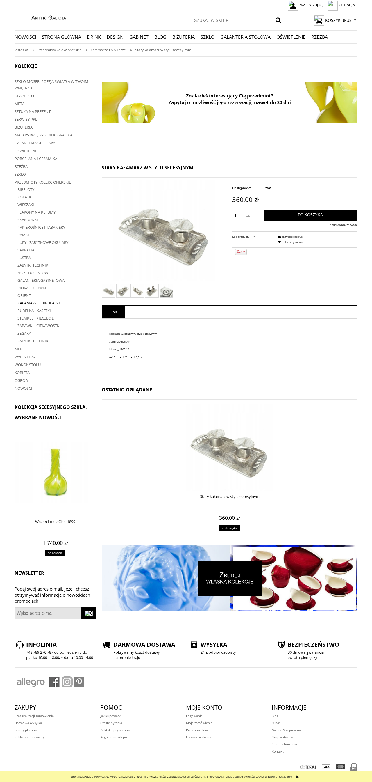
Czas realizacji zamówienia (34, 716)
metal (20, 103)
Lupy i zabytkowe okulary (42, 242)
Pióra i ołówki (31, 287)
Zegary (24, 333)
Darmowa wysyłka (28, 723)
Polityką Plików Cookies (162, 777)
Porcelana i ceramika (36, 158)
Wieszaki (25, 204)
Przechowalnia (197, 730)
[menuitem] (28, 37)
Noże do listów (32, 272)
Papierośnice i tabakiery (41, 227)
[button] (290, 237)
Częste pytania (111, 723)
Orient (24, 295)
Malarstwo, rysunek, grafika (43, 135)
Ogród (21, 380)
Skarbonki (27, 219)
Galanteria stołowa (35, 143)
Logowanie (194, 716)
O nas (276, 723)
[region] (229, 102)
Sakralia (25, 250)
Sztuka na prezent (33, 111)
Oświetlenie (26, 150)
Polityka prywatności (116, 730)
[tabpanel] (229, 349)
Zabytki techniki (33, 265)
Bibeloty (25, 189)
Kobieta (22, 372)
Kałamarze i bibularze (39, 303)
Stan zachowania (284, 744)
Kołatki (25, 197)
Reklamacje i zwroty (29, 737)
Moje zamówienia (199, 723)
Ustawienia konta (199, 737)
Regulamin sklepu (113, 737)
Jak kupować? (110, 716)
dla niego (24, 95)
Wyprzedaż (25, 356)
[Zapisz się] (88, 613)
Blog (275, 716)
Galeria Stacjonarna (286, 730)
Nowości (23, 388)
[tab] (113, 312)
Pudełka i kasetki (34, 310)
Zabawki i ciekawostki (38, 325)
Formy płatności (27, 730)
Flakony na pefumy (36, 212)
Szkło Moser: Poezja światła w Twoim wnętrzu (51, 85)
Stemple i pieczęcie (35, 318)
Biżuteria (24, 127)
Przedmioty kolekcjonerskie (43, 182)
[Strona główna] (43, 16)
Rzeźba (21, 166)
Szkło (20, 174)
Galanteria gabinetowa (41, 280)
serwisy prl (26, 119)
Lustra (24, 257)
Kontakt (278, 751)
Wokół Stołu (28, 364)
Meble (20, 349)
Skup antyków (282, 737)
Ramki (23, 234)
